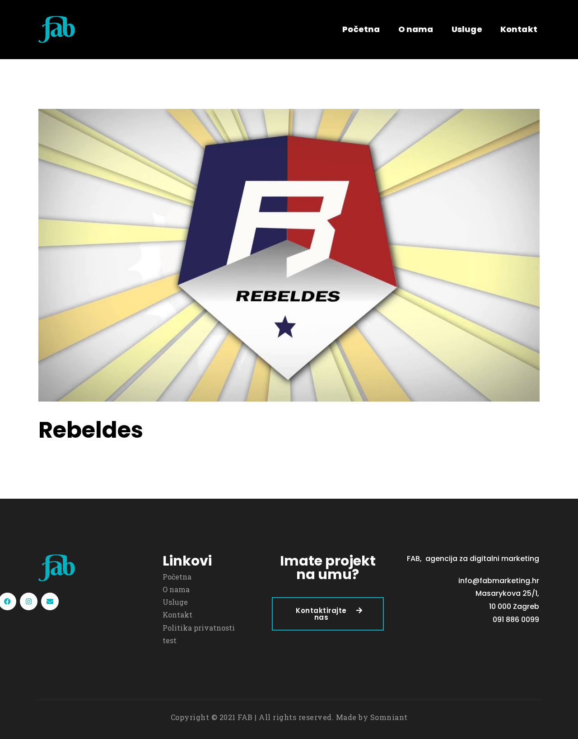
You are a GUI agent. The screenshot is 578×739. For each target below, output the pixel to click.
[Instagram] (28, 601)
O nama (416, 29)
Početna (361, 29)
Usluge (467, 29)
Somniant (389, 717)
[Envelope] (50, 601)
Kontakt (518, 29)
